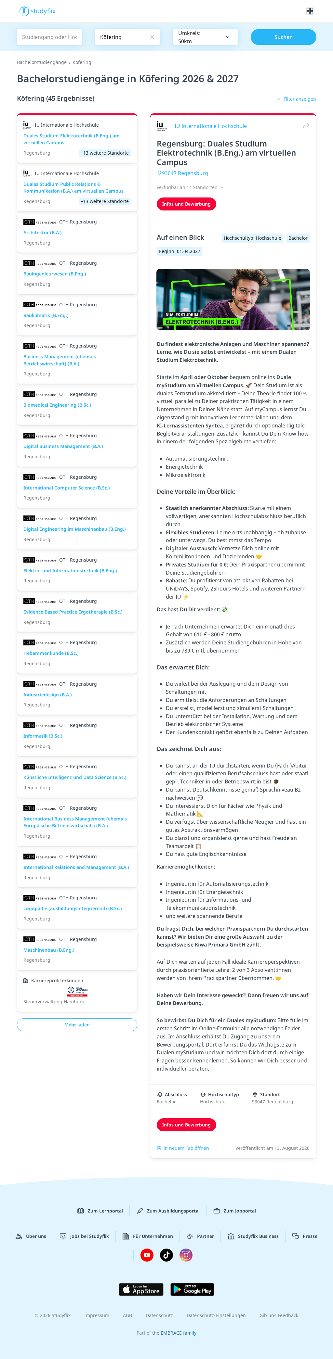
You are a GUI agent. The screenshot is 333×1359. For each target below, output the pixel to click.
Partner (205, 1236)
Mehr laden (77, 1025)
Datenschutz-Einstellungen (216, 1315)
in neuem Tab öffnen (186, 1148)
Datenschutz (159, 1315)
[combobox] (205, 37)
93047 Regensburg (185, 173)
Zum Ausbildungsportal (173, 1211)
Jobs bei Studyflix (89, 1236)
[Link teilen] (305, 125)
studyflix (43, 10)
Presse (310, 1236)
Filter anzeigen (300, 99)
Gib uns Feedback (279, 1315)
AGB (127, 1315)
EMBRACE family (178, 1333)
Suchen (283, 37)
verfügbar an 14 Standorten (188, 187)
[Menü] (309, 11)
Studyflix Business (258, 1236)
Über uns (36, 1236)
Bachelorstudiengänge (42, 62)
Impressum (96, 1315)
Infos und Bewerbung (186, 204)
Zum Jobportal (240, 1211)
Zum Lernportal (105, 1211)
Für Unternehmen (153, 1236)
